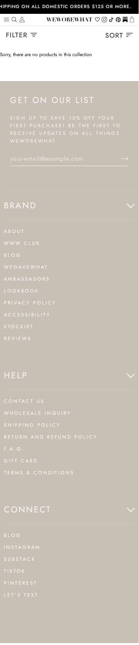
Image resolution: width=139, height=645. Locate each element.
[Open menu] (8, 19)
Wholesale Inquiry (37, 413)
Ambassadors (27, 279)
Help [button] (16, 375)
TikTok (14, 571)
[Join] (118, 159)
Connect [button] (27, 509)
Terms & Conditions (39, 472)
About (14, 231)
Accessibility (27, 314)
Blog (12, 255)
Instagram (22, 547)
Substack (19, 559)
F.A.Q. (14, 449)
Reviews (18, 338)
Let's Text (21, 595)
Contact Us (24, 401)
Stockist (19, 326)
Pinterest (20, 583)
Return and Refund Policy (50, 437)
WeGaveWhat (26, 267)
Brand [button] (20, 205)
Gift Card (21, 460)
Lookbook (21, 291)
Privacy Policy (30, 302)
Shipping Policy (32, 425)
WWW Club (22, 243)
